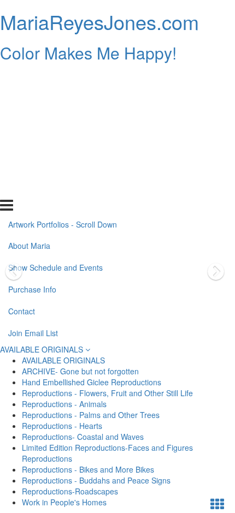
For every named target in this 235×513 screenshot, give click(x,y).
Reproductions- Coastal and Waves (83, 436)
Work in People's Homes (64, 502)
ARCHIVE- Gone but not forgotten (80, 371)
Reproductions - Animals (64, 403)
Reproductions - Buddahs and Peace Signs (96, 480)
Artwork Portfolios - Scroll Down (62, 78)
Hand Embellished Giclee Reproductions (91, 382)
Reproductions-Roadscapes (70, 491)
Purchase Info (32, 143)
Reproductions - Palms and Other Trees (91, 414)
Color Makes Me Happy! (88, 52)
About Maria (29, 99)
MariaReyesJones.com (99, 21)
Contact (21, 165)
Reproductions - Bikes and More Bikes (88, 469)
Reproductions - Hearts (62, 425)
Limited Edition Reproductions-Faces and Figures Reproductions (107, 453)
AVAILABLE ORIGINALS (42, 349)
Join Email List (33, 187)
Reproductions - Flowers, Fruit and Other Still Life (107, 392)
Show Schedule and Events (55, 121)
